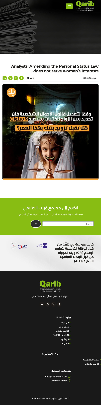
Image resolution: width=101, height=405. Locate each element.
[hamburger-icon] (69, 6)
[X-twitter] (53, 304)
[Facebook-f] (59, 304)
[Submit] (36, 224)
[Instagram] (47, 304)
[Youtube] (42, 304)
